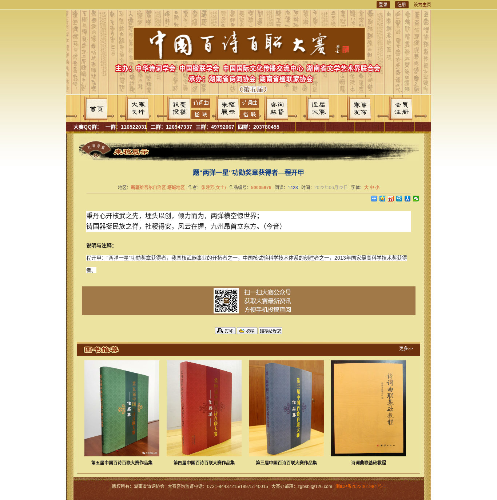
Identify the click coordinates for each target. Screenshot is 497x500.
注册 (401, 4)
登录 (383, 4)
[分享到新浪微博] (391, 198)
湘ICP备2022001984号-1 (360, 486)
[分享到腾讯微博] (399, 198)
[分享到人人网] (408, 198)
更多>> (406, 348)
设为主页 (422, 4)
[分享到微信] (416, 198)
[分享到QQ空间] (382, 198)
